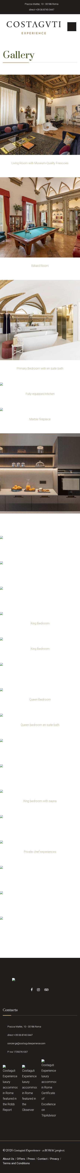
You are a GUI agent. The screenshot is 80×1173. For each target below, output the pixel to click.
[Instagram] (38, 990)
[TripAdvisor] (46, 990)
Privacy (54, 1158)
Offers (21, 1158)
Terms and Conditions (16, 1163)
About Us (8, 1158)
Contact (42, 1158)
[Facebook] (32, 990)
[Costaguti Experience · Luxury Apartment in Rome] (34, 28)
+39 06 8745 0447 (45, 9)
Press (31, 1158)
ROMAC (49, 1150)
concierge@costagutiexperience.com (26, 1043)
